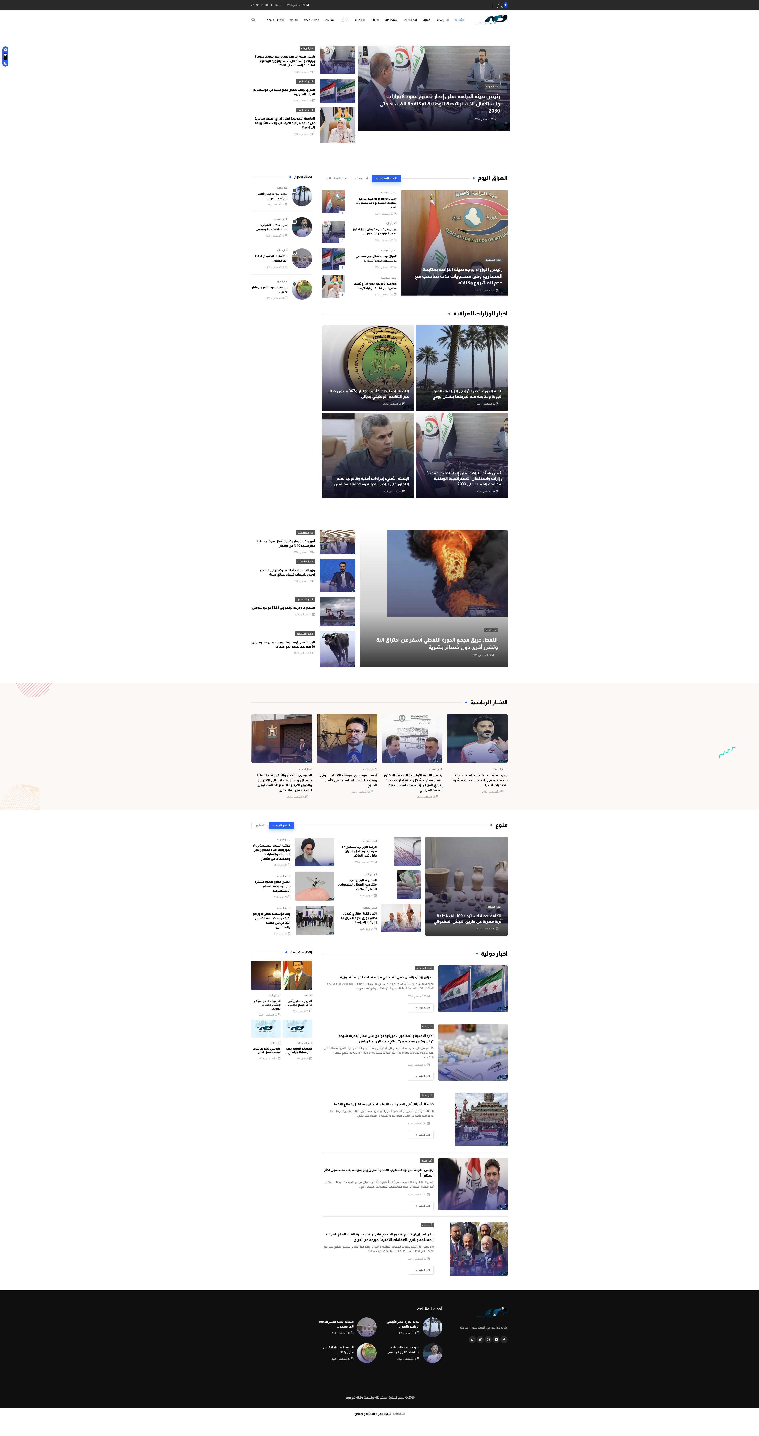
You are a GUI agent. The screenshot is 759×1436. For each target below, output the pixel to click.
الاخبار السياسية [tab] (386, 178)
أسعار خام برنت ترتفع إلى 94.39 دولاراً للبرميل (283, 607)
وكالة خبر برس (354, 1397)
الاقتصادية (391, 19)
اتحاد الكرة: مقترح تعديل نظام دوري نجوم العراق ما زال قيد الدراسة (359, 918)
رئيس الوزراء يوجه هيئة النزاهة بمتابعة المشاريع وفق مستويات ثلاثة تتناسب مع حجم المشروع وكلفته (459, 276)
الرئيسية (459, 19)
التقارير (345, 19)
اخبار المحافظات (305, 532)
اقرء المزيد (424, 1007)
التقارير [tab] (260, 825)
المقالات (330, 19)
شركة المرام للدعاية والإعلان (372, 1413)
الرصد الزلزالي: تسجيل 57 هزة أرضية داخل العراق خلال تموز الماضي (359, 851)
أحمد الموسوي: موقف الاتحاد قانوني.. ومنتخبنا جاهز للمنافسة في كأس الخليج (347, 780)
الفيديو (293, 19)
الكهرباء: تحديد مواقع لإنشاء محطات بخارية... (267, 1004)
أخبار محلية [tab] (361, 178)
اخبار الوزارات (307, 48)
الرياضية (360, 19)
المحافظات (410, 19)
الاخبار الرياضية (280, 219)
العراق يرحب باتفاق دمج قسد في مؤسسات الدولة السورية (387, 977)
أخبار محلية (282, 187)
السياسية (443, 19)
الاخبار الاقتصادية (305, 599)
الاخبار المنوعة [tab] (281, 825)
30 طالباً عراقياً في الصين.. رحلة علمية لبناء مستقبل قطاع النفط (384, 1104)
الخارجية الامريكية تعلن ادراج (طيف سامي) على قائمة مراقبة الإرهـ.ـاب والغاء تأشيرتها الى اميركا (285, 123)
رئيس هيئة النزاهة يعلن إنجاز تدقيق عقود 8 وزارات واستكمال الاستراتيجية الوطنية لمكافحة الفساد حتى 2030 (285, 61)
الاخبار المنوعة (275, 19)
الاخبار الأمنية (305, 769)
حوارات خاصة (311, 19)
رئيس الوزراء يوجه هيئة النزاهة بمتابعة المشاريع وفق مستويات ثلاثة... (376, 203)
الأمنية (427, 19)
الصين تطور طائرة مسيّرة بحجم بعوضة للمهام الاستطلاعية (272, 886)
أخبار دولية (427, 1026)
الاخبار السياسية (414, 93)
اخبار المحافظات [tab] (336, 178)
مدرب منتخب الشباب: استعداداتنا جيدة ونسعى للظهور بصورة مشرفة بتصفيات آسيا (479, 780)
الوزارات (375, 19)
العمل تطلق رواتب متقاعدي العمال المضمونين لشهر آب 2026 (357, 885)
